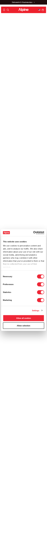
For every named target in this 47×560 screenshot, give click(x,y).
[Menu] (4, 10)
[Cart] (42, 9)
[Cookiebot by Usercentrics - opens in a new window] (33, 232)
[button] (34, 2)
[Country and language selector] (39, 10)
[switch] (40, 284)
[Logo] (24, 10)
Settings (35, 310)
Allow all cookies (23, 318)
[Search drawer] (7, 9)
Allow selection (23, 326)
